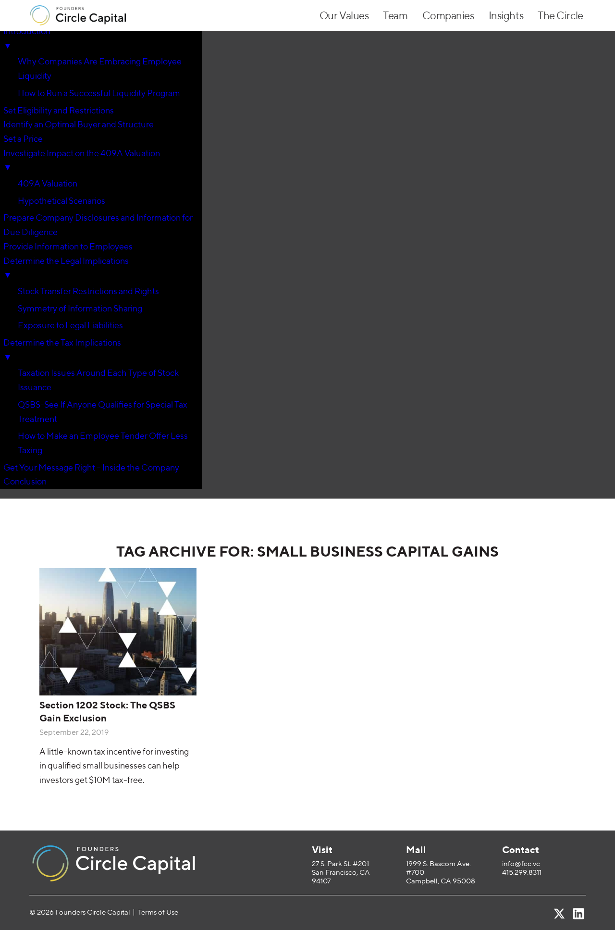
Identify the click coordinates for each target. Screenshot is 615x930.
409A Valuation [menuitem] (47, 183)
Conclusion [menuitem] (25, 481)
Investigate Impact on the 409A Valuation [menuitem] (81, 160)
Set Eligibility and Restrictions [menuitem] (58, 110)
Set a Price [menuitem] (23, 139)
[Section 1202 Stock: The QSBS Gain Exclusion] (118, 631)
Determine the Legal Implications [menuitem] (66, 268)
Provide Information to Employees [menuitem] (68, 246)
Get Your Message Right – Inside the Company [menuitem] (91, 467)
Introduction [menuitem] (26, 38)
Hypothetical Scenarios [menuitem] (61, 201)
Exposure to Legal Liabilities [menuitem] (70, 325)
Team (395, 15)
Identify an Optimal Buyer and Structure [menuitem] (78, 124)
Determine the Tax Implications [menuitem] (62, 349)
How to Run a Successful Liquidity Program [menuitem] (99, 93)
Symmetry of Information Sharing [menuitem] (80, 308)
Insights (506, 15)
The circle (560, 15)
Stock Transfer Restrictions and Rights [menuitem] (88, 291)
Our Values (344, 15)
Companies (448, 15)
